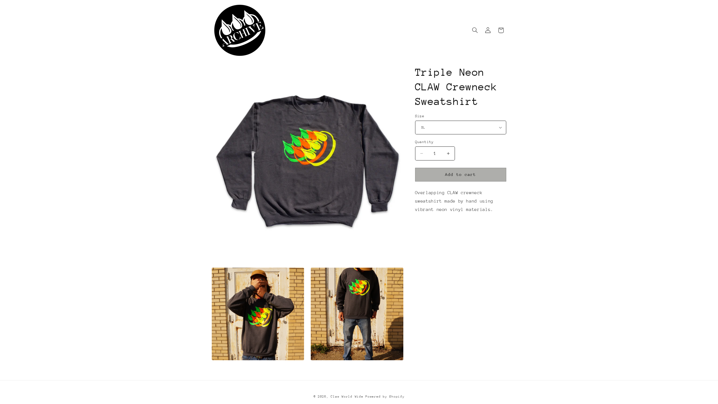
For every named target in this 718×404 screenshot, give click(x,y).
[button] (475, 30)
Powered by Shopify (384, 396)
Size (420, 116)
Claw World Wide (347, 396)
